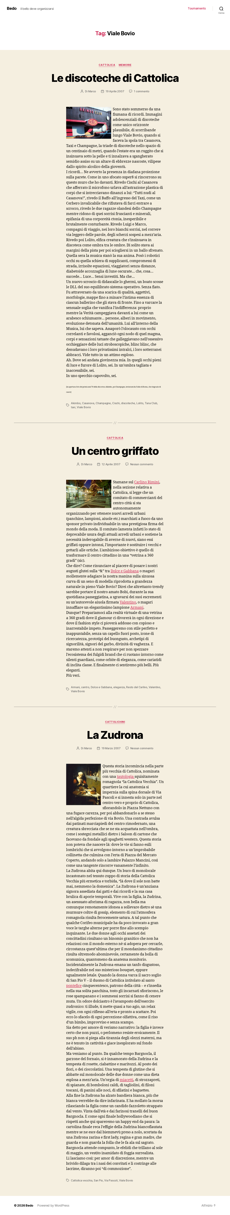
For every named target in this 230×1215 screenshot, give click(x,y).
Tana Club (151, 403)
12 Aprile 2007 (111, 464)
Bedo (12, 8)
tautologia (126, 776)
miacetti (126, 1080)
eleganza (119, 687)
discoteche (128, 403)
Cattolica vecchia (81, 1180)
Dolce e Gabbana (125, 571)
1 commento (141, 91)
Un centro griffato (115, 450)
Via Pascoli (111, 1180)
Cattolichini (115, 721)
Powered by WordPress (53, 1205)
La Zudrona (115, 734)
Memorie (125, 64)
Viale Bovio (84, 407)
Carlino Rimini (146, 482)
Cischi (116, 403)
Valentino (128, 602)
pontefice (74, 985)
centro (85, 687)
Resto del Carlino (136, 687)
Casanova (88, 403)
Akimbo (75, 403)
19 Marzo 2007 (111, 748)
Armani (136, 607)
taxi (73, 407)
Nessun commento (141, 464)
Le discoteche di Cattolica (115, 77)
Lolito (139, 403)
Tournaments (197, 8)
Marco (92, 91)
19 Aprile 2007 (115, 91)
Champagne (103, 403)
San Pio (98, 1180)
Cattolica (107, 64)
